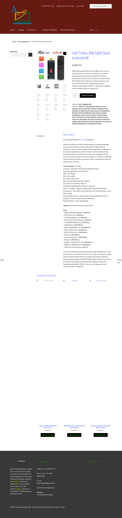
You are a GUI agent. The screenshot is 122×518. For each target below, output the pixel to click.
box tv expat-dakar (84, 108)
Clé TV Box (94, 108)
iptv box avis (81, 117)
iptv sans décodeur (95, 121)
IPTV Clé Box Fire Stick (67, 30)
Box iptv (98, 106)
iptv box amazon (91, 115)
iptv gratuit (90, 119)
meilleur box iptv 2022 (94, 123)
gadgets (18, 489)
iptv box (83, 115)
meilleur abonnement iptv (79, 123)
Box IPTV (16, 481)
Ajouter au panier (88, 95)
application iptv (90, 106)
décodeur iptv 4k (103, 108)
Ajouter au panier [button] (48, 435)
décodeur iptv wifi (77, 113)
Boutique (21, 30)
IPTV (17, 484)
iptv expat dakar (82, 119)
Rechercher (13, 51)
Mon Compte (80, 6)
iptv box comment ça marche (94, 117)
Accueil (12, 30)
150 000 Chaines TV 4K (48, 6)
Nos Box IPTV (31, 30)
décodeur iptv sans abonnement (100, 111)
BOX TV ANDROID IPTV (24, 41)
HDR (96, 157)
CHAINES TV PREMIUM (49, 30)
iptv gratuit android (101, 119)
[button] (64, 53)
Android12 (83, 140)
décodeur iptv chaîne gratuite (81, 111)
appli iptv (82, 106)
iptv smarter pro (106, 121)
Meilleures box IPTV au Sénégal (65, 6)
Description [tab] (40, 136)
